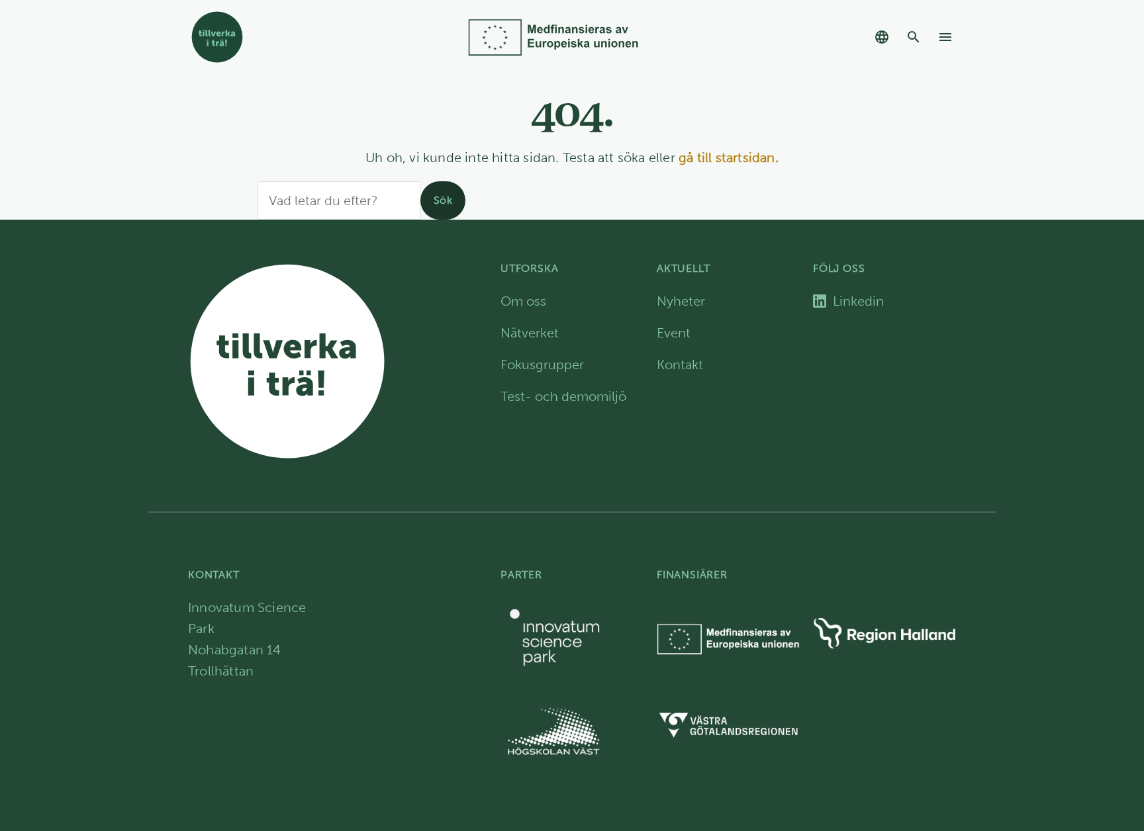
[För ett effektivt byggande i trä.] (303, 37)
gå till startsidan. (729, 157)
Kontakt (680, 364)
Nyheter (681, 301)
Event (674, 333)
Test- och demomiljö (563, 396)
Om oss (523, 301)
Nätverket (530, 333)
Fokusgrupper (542, 364)
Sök (443, 200)
